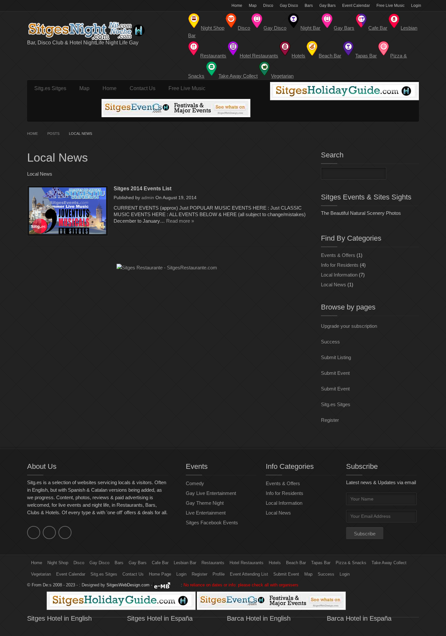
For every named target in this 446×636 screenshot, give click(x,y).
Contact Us (142, 88)
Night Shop (57, 562)
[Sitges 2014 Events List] (67, 210)
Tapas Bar (320, 562)
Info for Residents (339, 265)
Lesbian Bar (185, 562)
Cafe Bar (160, 562)
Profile (219, 574)
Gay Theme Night (205, 503)
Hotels (275, 562)
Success (330, 341)
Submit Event (335, 373)
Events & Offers (338, 255)
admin (147, 197)
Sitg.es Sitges (50, 88)
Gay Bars (327, 5)
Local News (333, 284)
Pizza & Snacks (351, 562)
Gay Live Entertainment (211, 493)
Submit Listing (336, 357)
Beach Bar (296, 562)
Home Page (160, 574)
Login (416, 5)
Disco (268, 5)
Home (236, 5)
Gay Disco (289, 5)
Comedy (195, 483)
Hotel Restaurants (246, 562)
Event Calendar (356, 5)
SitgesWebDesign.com (128, 584)
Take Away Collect (389, 562)
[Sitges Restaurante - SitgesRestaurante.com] (167, 267)
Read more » (180, 221)
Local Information (339, 275)
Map (253, 5)
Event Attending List (249, 574)
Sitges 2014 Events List (142, 188)
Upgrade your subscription (349, 326)
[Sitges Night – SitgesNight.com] (92, 31)
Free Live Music (390, 5)
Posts (53, 133)
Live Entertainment (206, 513)
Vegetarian (41, 574)
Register (330, 420)
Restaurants (212, 562)
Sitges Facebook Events (212, 522)
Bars (309, 5)
